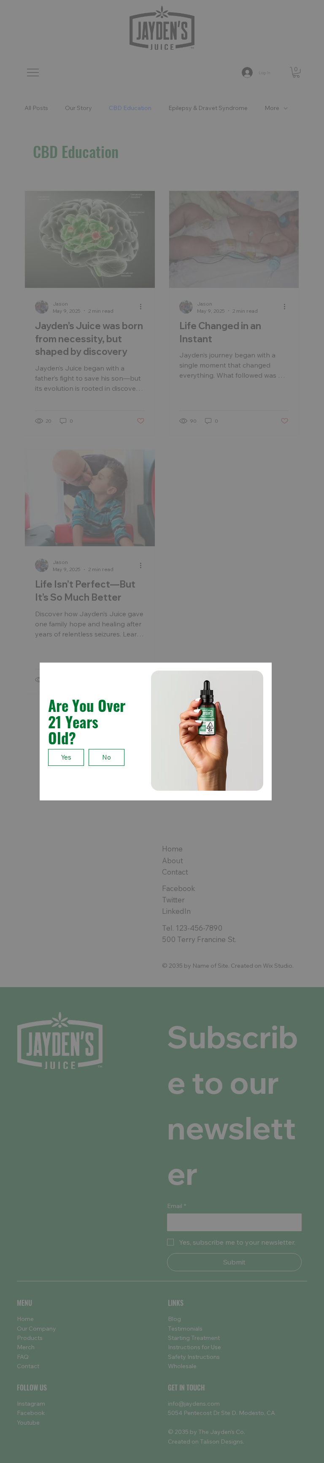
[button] (66, 757)
